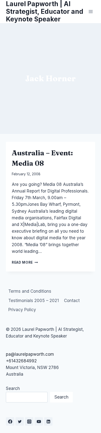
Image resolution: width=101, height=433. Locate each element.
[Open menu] (90, 11)
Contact (72, 300)
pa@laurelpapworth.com (30, 354)
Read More (25, 262)
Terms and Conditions (29, 291)
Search (13, 388)
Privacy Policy (22, 309)
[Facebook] (10, 421)
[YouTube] (39, 421)
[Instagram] (29, 421)
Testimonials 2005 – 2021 (33, 300)
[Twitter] (19, 421)
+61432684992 (21, 360)
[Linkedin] (48, 421)
